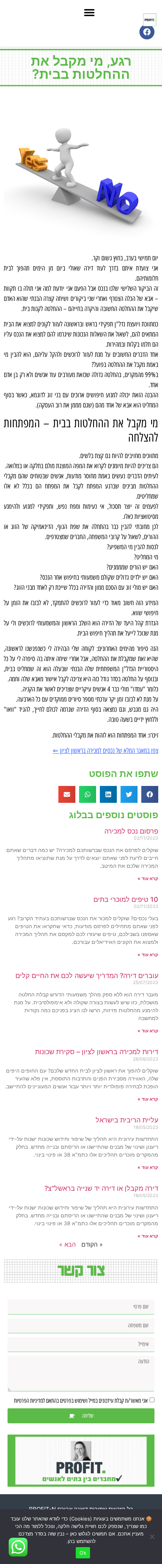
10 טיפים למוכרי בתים (125, 899)
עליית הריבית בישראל (127, 1120)
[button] (90, 12)
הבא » (67, 1244)
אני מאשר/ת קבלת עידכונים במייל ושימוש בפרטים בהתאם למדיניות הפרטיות (81, 1400)
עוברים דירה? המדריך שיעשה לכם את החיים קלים (86, 976)
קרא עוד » (148, 878)
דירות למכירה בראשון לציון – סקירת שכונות (96, 1052)
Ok (82, 1553)
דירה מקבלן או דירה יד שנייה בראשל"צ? (101, 1188)
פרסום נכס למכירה (131, 831)
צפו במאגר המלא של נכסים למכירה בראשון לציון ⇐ (105, 751)
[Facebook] (146, 31)
